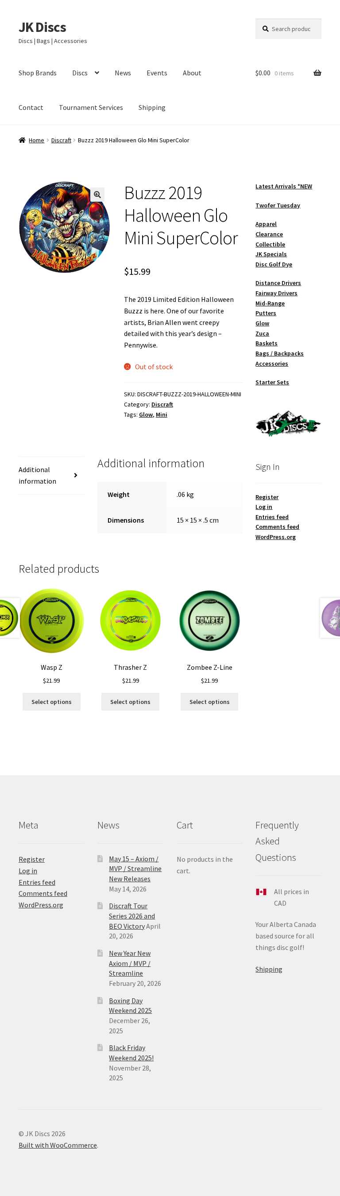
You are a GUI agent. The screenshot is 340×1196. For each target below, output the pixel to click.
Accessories (271, 363)
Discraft (61, 140)
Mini (161, 414)
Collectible (270, 244)
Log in (263, 507)
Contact (31, 107)
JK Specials (271, 254)
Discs (80, 72)
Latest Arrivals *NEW (283, 186)
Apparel (266, 224)
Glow (146, 414)
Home (36, 140)
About (192, 72)
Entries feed (272, 517)
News (123, 72)
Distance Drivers (278, 283)
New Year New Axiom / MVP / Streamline (130, 963)
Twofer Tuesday (277, 205)
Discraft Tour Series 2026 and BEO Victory (132, 915)
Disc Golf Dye (273, 264)
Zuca (262, 333)
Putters (265, 313)
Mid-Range (270, 303)
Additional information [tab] (37, 475)
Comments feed (277, 527)
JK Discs (42, 27)
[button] (97, 195)
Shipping (152, 107)
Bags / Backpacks (279, 353)
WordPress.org (275, 537)
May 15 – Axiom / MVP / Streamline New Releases (135, 868)
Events (157, 72)
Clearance (269, 234)
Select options (51, 702)
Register (266, 497)
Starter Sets (272, 382)
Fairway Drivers (276, 293)
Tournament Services (91, 107)
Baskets (266, 343)
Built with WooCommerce (58, 1145)
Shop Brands (38, 72)
